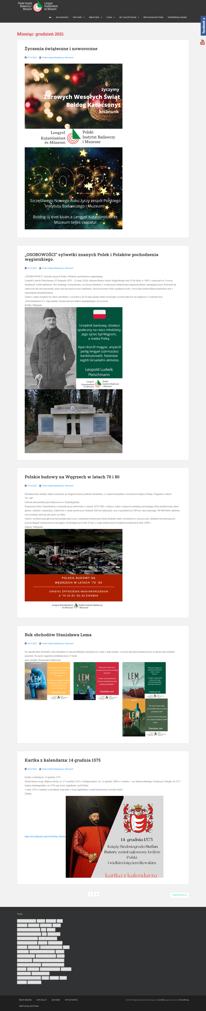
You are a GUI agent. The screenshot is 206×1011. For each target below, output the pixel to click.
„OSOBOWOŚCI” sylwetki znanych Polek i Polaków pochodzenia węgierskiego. (91, 257)
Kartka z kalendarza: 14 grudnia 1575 (63, 760)
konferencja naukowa (27, 942)
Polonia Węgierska (26, 956)
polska (60, 956)
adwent (41, 921)
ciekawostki (46, 925)
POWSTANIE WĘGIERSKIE (53, 964)
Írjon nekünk (25, 1000)
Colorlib (161, 1000)
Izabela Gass (53, 934)
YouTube (22, 982)
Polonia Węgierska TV (46, 956)
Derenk (57, 925)
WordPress (184, 1000)
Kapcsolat (42, 1000)
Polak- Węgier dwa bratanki (42, 951)
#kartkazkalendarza (26, 921)
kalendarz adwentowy (27, 938)
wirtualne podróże (40, 973)
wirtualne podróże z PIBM (29, 978)
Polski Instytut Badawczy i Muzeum (57, 57)
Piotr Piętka (23, 951)
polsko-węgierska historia (29, 964)
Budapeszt (33, 925)
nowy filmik (33, 947)
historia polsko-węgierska (29, 934)
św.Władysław (34, 982)
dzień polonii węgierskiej (28, 929)
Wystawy (77, 17)
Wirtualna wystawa (153, 17)
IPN (44, 934)
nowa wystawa (55, 942)
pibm (66, 947)
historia (51, 929)
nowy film (22, 947)
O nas (109, 17)
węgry (63, 978)
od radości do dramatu (51, 947)
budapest (22, 925)
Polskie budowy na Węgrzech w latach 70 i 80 (72, 477)
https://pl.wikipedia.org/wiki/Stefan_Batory (45, 836)
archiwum (51, 921)
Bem (60, 921)
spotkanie (66, 969)
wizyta (45, 978)
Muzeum (42, 942)
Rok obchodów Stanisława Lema (58, 634)
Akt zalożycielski (127, 17)
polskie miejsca (24, 960)
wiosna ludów (24, 973)
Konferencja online (177, 17)
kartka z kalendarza (48, 938)
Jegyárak (56, 1000)
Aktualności (62, 17)
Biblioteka (94, 17)
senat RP (21, 969)
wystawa (54, 978)
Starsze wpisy (178, 895)
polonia (60, 951)
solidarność (33, 969)
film (43, 929)
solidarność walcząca (50, 969)
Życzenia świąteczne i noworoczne (61, 48)
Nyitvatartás (71, 1000)
